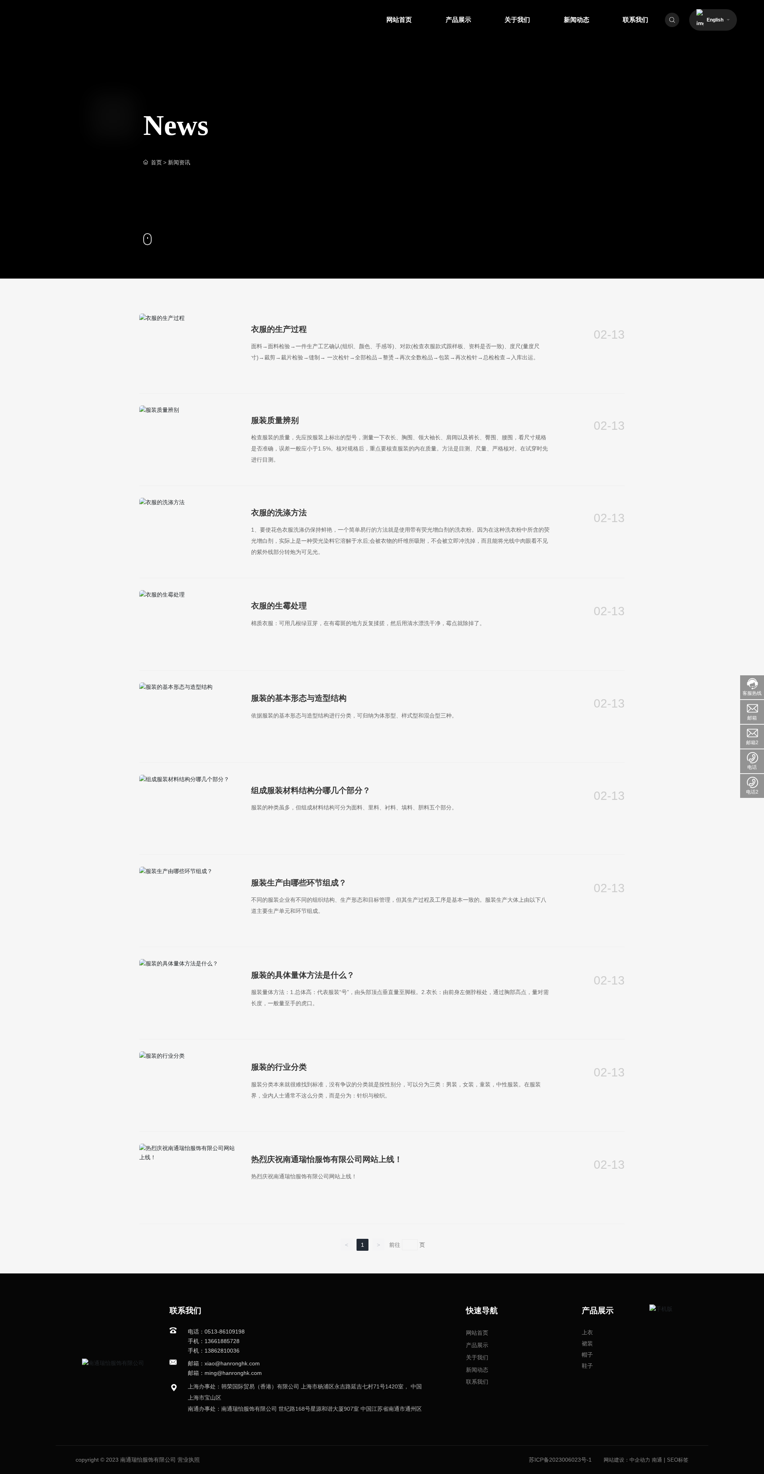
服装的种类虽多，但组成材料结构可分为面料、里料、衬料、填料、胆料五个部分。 (354, 807)
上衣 (587, 1332)
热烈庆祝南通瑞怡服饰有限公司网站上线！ (326, 1159)
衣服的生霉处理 (279, 605)
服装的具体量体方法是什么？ (303, 975)
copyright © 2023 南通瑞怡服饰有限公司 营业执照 (138, 1459)
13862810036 (222, 1350)
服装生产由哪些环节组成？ (299, 882)
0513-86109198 (225, 1331)
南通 (657, 1460)
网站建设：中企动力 (627, 1460)
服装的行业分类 (279, 1067)
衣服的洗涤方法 (279, 512)
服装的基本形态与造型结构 (299, 698)
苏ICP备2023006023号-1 (560, 1459)
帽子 (587, 1354)
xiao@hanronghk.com (232, 1363)
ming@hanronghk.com (233, 1373)
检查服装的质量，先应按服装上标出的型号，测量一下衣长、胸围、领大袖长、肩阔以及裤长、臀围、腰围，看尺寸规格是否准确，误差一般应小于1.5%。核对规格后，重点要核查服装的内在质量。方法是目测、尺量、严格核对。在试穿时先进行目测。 (399, 448)
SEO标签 (677, 1460)
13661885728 (222, 1341)
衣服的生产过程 (279, 329)
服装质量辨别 (275, 420)
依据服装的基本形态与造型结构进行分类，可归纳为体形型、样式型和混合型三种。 (354, 715)
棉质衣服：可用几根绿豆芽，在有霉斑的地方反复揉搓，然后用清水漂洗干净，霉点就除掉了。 (368, 623)
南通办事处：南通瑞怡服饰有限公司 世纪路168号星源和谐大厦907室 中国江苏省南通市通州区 (305, 1409)
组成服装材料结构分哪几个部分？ (310, 790)
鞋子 (587, 1366)
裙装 (587, 1343)
